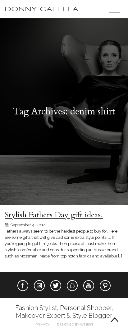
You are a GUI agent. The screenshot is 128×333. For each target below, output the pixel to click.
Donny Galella (41, 9)
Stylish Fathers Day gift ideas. (54, 215)
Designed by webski (75, 324)
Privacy (42, 324)
